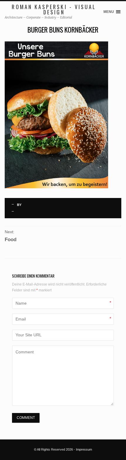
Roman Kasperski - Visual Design (54, 9)
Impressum (84, 449)
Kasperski (31, 205)
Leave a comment (32, 211)
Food (10, 239)
